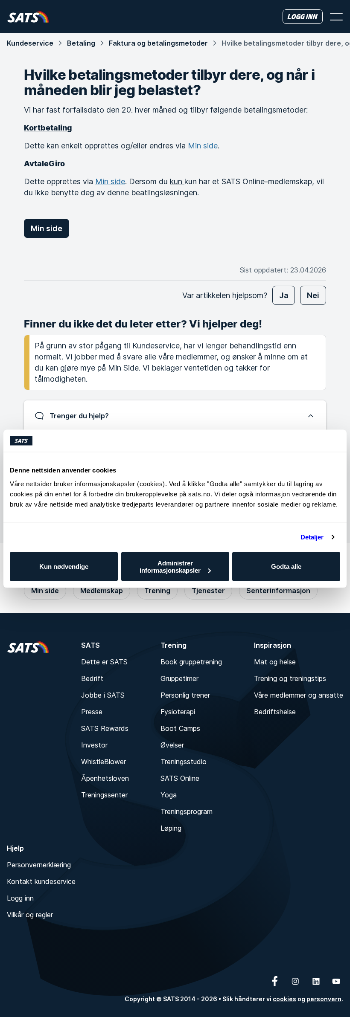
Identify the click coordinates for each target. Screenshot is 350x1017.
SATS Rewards (104, 728)
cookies (284, 999)
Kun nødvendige (63, 566)
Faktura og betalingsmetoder (158, 43)
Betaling (81, 43)
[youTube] (336, 981)
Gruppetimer (179, 678)
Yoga (168, 795)
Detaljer (312, 537)
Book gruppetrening (191, 662)
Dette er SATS (104, 662)
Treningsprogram (186, 811)
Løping (170, 828)
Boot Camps (180, 728)
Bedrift (92, 678)
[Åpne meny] (336, 16)
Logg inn (20, 898)
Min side (203, 145)
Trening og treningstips (290, 678)
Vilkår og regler (30, 914)
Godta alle (286, 566)
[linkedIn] (316, 981)
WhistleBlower (103, 761)
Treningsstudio (183, 761)
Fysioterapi (177, 711)
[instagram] (295, 981)
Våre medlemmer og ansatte (298, 695)
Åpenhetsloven (105, 778)
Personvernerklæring (39, 865)
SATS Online (179, 778)
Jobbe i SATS (103, 695)
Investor (94, 745)
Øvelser (172, 745)
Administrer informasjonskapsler (170, 566)
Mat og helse (275, 662)
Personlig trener (185, 695)
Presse (91, 711)
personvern (323, 999)
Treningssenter (104, 795)
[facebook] (275, 981)
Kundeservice (30, 43)
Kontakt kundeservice (41, 881)
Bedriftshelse (275, 711)
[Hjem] (28, 16)
